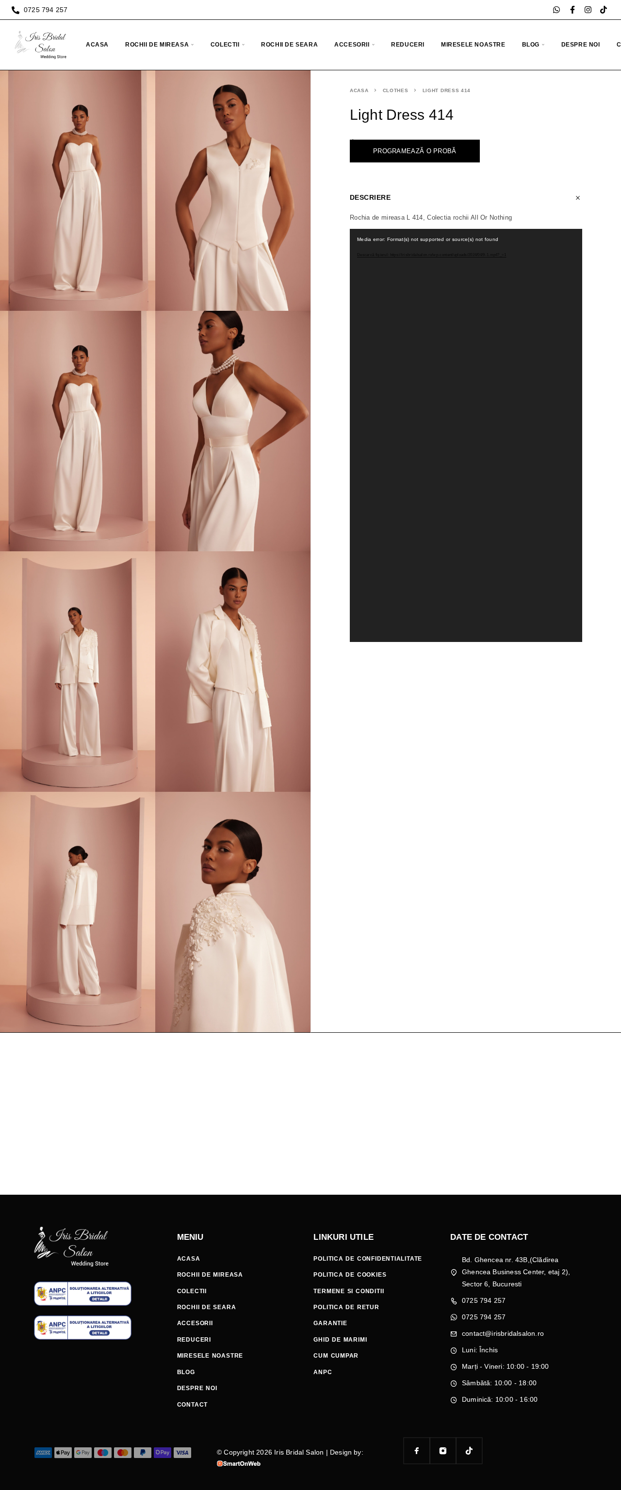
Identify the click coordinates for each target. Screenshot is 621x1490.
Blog (530, 44)
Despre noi (580, 44)
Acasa (97, 44)
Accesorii (351, 44)
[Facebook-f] (572, 9)
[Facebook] (417, 1451)
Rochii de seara (289, 44)
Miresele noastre (473, 44)
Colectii (225, 44)
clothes (396, 90)
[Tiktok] (603, 9)
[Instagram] (588, 9)
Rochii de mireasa (157, 44)
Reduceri (408, 44)
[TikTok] (469, 1451)
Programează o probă (415, 151)
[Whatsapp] (556, 9)
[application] (466, 435)
